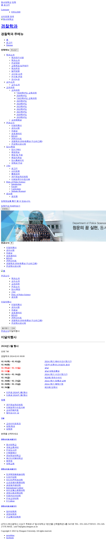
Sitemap (9, 45)
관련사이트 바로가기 (9, 439)
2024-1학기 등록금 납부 (55, 381)
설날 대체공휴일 (52, 371)
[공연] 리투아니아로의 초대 (57, 365)
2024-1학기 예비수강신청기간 (58, 361)
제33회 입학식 (51, 387)
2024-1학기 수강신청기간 (56, 374)
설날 (47, 368)
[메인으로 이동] (3, 271)
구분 (2, 418)
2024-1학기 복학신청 (54, 384)
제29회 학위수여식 (53, 377)
